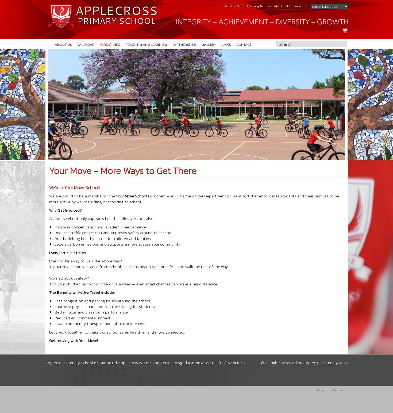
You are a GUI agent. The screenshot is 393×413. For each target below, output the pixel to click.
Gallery (209, 44)
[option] (196, 104)
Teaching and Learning (146, 44)
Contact (243, 44)
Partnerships (184, 44)
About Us (63, 44)
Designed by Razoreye (330, 390)
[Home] (102, 16)
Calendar (85, 44)
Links (226, 44)
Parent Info (110, 44)
